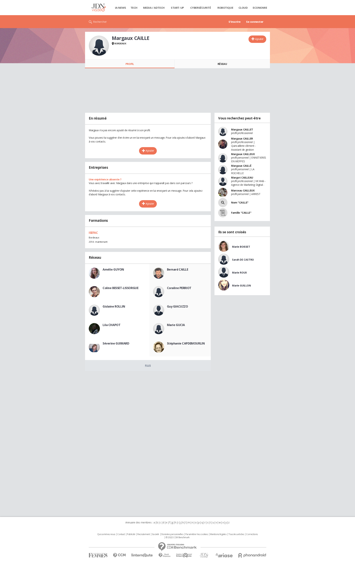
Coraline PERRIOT (179, 288)
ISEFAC (93, 233)
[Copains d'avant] (184, 555)
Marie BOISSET (241, 246)
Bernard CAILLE (177, 269)
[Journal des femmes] (98, 555)
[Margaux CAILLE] (99, 45)
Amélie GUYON (113, 269)
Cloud (243, 7)
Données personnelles (172, 534)
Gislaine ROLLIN (114, 306)
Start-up (177, 7)
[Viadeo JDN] (204, 555)
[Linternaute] (142, 555)
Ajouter (259, 39)
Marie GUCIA (176, 325)
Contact (121, 534)
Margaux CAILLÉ (241, 165)
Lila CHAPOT (111, 325)
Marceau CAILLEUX (242, 190)
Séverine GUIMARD (116, 343)
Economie (260, 7)
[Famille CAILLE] (222, 212)
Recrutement (143, 534)
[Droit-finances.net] (164, 555)
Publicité (131, 534)
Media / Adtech (154, 7)
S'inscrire (235, 21)
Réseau (222, 64)
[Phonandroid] (252, 555)
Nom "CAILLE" (239, 202)
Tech (134, 7)
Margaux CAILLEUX (243, 154)
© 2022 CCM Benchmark (178, 537)
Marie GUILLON (241, 285)
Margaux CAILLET (242, 129)
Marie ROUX (239, 272)
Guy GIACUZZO (177, 306)
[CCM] (119, 555)
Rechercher (100, 21)
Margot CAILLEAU (242, 177)
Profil (130, 64)
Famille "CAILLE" (241, 212)
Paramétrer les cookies (196, 534)
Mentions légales (218, 534)
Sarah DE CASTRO (243, 259)
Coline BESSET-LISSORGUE (120, 288)
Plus (148, 365)
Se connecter (254, 21)
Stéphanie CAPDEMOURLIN (186, 343)
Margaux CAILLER (242, 138)
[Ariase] (224, 555)
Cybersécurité (200, 7)
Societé (155, 534)
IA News (120, 7)
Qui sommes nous (106, 534)
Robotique (225, 7)
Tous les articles (236, 534)
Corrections (252, 534)
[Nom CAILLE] (222, 202)
